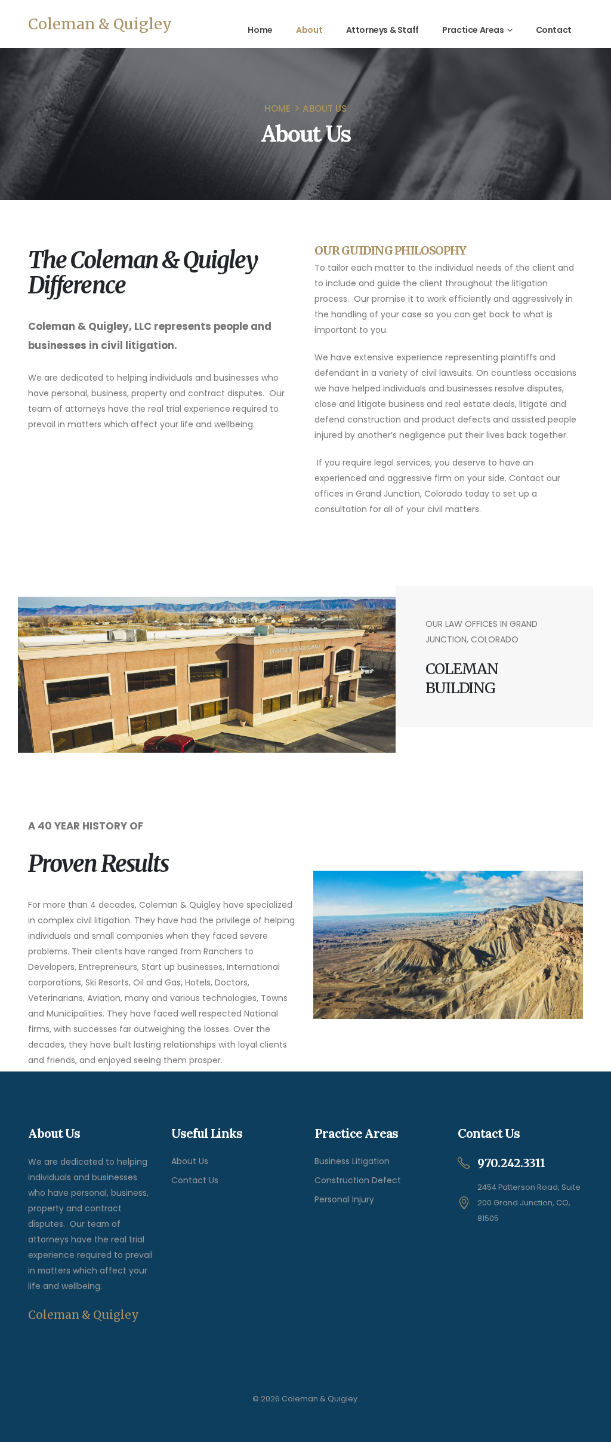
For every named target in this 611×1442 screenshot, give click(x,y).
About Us (189, 1161)
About (309, 30)
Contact (554, 30)
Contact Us (194, 1180)
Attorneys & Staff (382, 30)
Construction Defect (357, 1180)
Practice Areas (473, 30)
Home (260, 30)
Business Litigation (352, 1161)
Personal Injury (344, 1199)
